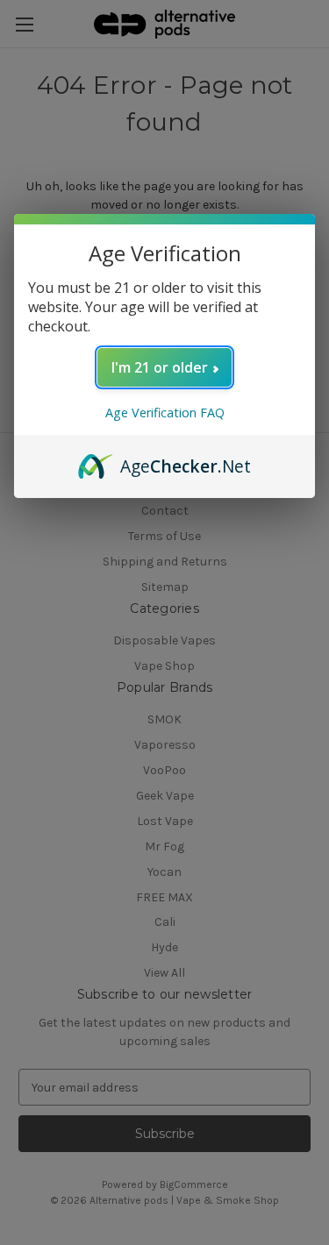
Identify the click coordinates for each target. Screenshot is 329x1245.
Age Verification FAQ (165, 412)
